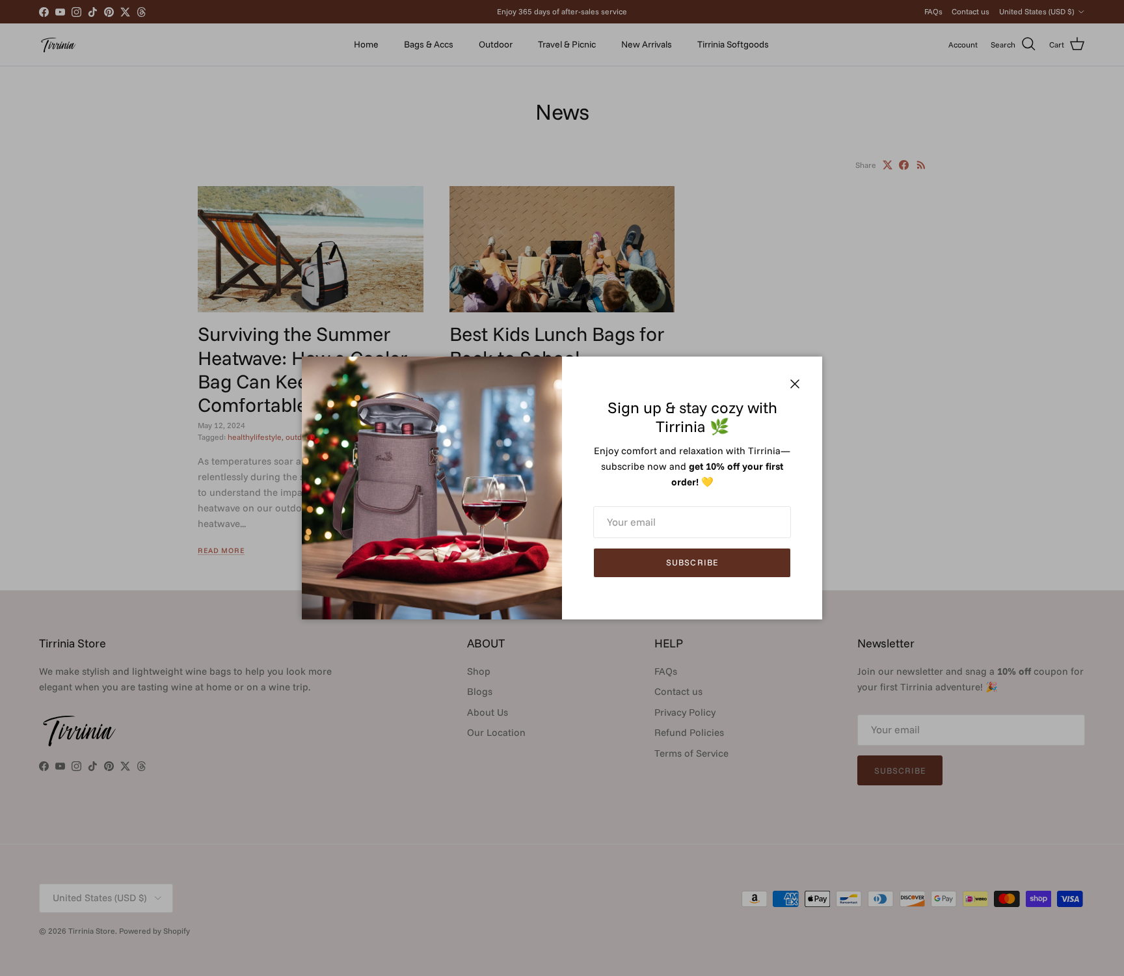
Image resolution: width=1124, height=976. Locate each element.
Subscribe (691, 562)
